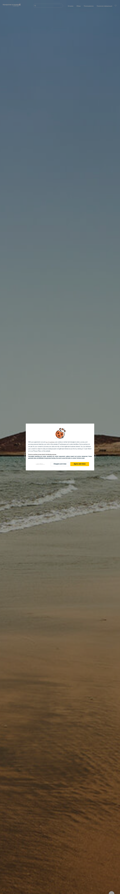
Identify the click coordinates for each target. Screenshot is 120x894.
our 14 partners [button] (50, 442)
